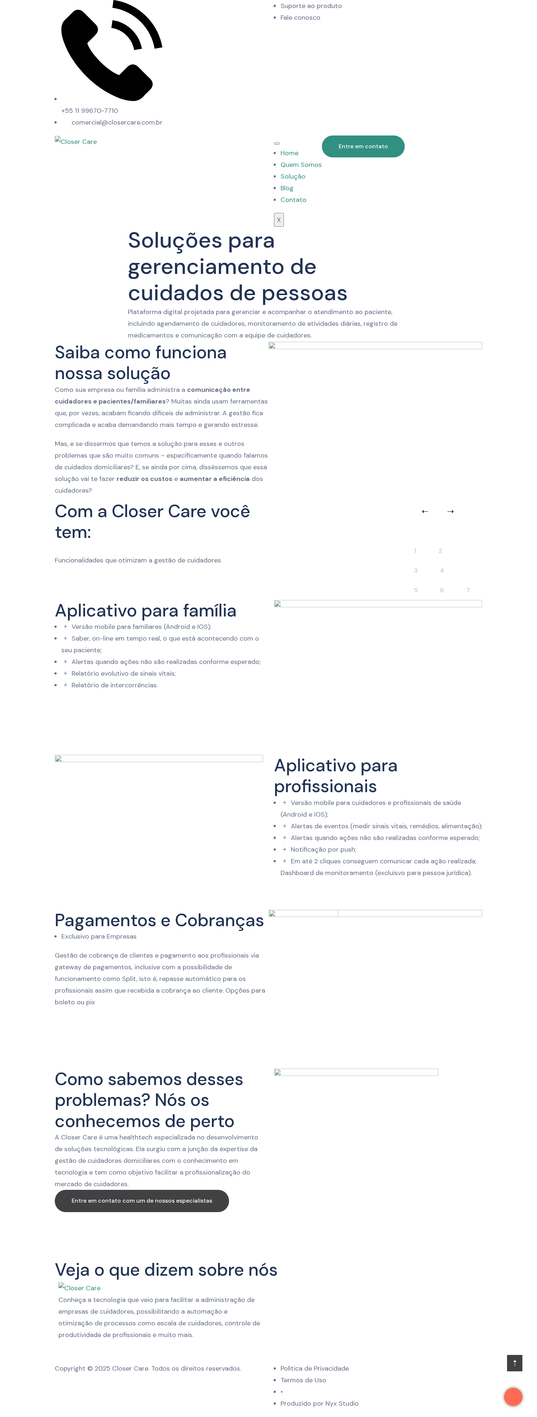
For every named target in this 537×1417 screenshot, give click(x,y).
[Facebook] (88, 1350)
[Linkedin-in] (387, 9)
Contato (293, 199)
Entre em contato (363, 146)
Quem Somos (301, 164)
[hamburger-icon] (277, 143)
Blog (287, 188)
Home (289, 153)
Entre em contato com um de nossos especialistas (142, 1200)
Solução (293, 176)
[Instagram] (351, 9)
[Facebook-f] (369, 9)
